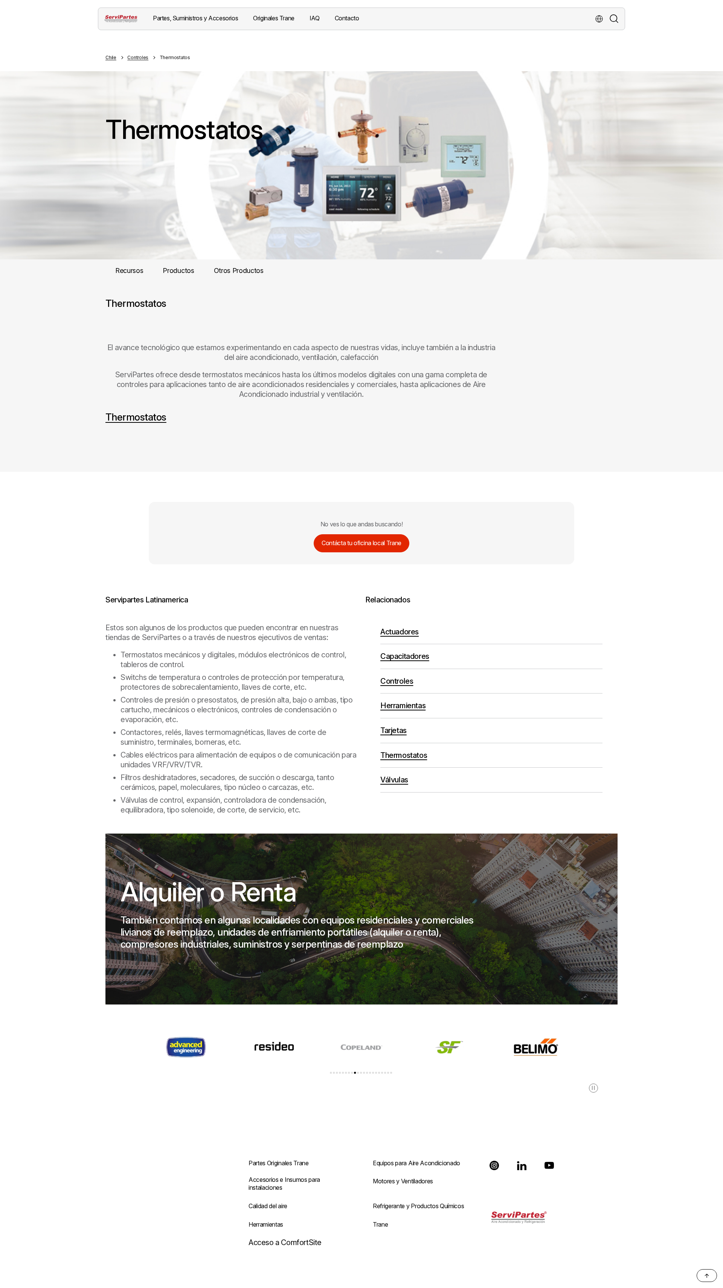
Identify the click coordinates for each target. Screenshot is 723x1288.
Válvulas (394, 779)
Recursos (129, 270)
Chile (110, 57)
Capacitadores (404, 656)
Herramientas (403, 705)
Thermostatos (135, 417)
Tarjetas (393, 730)
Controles (137, 57)
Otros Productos (239, 270)
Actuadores (399, 631)
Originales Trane (273, 18)
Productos (178, 270)
